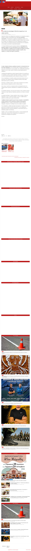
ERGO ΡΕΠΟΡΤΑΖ (17, 7)
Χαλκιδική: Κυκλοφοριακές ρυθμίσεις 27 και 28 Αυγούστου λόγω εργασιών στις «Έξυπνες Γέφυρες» (14, 353)
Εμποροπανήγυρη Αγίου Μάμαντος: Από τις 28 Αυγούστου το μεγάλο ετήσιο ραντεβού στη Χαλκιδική (13, 480)
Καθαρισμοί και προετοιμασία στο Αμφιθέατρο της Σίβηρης (21, 157)
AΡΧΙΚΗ (9, 7)
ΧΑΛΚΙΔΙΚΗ (12, 7)
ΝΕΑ (2, 351)
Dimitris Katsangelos (15, 549)
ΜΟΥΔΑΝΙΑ (3, 479)
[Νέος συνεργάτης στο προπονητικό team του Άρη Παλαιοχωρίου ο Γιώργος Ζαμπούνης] (15, 414)
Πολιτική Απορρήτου (28, 549)
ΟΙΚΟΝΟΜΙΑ (3, 28)
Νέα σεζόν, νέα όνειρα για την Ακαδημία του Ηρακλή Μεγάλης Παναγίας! (12, 403)
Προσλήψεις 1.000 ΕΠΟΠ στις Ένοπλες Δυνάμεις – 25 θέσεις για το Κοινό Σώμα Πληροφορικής (15, 448)
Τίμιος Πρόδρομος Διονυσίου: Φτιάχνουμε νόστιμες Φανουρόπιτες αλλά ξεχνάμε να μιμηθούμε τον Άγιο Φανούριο (15, 376)
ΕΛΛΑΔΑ (22, 7)
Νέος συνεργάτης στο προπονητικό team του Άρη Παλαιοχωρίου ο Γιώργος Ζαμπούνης (14, 425)
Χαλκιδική (8, 479)
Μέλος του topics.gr (8, 546)
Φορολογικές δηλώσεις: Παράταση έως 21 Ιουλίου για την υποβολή (10, 156)
